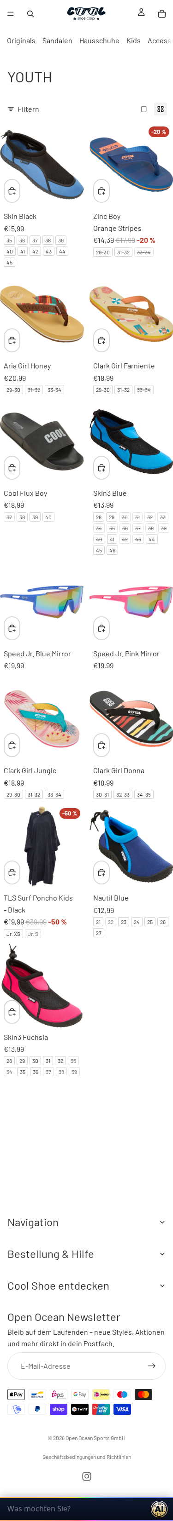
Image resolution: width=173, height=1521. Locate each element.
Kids (133, 40)
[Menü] (10, 13)
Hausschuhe (99, 40)
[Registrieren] (151, 1366)
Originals (21, 40)
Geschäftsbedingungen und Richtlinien (86, 1456)
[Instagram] (86, 1476)
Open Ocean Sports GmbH (95, 1438)
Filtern (28, 108)
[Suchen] (30, 14)
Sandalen (57, 40)
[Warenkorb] (162, 14)
